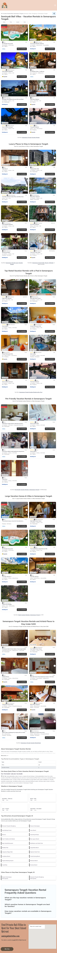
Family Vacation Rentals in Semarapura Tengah (29, 615)
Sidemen (6, 46)
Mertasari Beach (34, 860)
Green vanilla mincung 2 (7, 381)
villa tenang (33, 354)
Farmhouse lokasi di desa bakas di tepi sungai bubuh (14, 649)
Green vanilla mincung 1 (7, 127)
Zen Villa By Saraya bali (7, 43)
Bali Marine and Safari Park (36, 843)
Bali (2, 46)
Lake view (13, 773)
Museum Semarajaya (35, 826)
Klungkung (34, 129)
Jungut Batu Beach (34, 847)
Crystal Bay (4, 865)
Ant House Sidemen (34, 224)
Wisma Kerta (36, 199)
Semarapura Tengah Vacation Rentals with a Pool (30, 392)
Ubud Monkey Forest (6, 830)
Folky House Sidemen (6, 298)
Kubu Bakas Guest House (35, 521)
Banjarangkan (6, 102)
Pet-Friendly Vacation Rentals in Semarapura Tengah (27, 489)
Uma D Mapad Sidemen (7, 71)
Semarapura (9, 255)
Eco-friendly (20, 773)
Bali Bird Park (5, 847)
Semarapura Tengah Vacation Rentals (31, 137)
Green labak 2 (5, 326)
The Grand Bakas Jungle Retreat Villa (38, 548)
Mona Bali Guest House (35, 298)
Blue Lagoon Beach (34, 839)
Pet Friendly (7, 773)
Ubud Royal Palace (34, 834)
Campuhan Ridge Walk (7, 852)
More (25, 22)
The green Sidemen (34, 127)
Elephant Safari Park (35, 852)
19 (39, 764)
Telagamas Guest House (7, 704)
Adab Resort (5, 168)
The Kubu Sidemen (34, 576)
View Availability (22, 48)
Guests (17, 22)
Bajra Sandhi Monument (7, 843)
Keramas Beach (33, 865)
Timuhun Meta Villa (34, 168)
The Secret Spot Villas (35, 252)
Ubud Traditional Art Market (8, 839)
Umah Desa (4, 479)
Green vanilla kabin (34, 423)
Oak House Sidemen (34, 99)
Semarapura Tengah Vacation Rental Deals (31, 743)
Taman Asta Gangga (7, 604)
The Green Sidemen (34, 381)
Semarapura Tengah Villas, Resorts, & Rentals (42, 262)
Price (11, 22)
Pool (2, 773)
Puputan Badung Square (7, 860)
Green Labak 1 (33, 451)
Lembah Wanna (5, 676)
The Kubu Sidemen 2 (6, 576)
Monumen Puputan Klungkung (9, 826)
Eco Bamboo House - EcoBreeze (37, 71)
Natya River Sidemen (35, 196)
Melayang (6, 481)
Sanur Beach (33, 830)
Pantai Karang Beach (35, 856)
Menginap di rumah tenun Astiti (37, 732)
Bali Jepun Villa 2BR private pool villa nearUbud (12, 99)
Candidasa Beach (6, 856)
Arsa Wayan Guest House (36, 649)
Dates (4, 22)
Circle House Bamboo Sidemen (37, 43)
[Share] (54, 13)
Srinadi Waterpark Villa (35, 326)
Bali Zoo (4, 834)
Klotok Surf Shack (6, 252)
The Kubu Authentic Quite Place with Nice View (12, 196)
